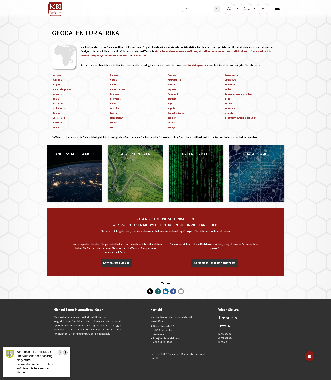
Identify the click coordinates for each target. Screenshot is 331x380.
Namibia (171, 99)
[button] (150, 291)
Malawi (113, 122)
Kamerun (115, 94)
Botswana (58, 103)
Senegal (171, 127)
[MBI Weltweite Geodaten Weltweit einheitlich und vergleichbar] (55, 9)
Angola (56, 84)
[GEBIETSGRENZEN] (135, 173)
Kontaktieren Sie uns (116, 263)
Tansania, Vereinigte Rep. (238, 94)
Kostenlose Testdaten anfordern (214, 263)
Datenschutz (225, 338)
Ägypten (57, 75)
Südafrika (230, 84)
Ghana (113, 80)
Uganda (229, 113)
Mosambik (172, 94)
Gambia (114, 75)
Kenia (113, 103)
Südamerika (60, 162)
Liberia (113, 113)
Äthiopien (58, 94)
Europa (57, 158)
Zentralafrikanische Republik (240, 118)
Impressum (224, 334)
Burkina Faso (59, 108)
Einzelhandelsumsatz (211, 51)
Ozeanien (84, 162)
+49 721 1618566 (162, 342)
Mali (112, 127)
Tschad (229, 103)
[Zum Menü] (277, 8)
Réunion (171, 118)
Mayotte (171, 89)
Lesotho (114, 108)
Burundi (57, 113)
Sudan (228, 89)
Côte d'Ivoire (60, 118)
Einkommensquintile (115, 56)
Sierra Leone (231, 75)
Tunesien (230, 108)
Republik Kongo (175, 113)
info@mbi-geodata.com (167, 338)
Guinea (114, 84)
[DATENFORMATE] (196, 173)
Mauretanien (174, 80)
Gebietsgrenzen (198, 65)
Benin (56, 99)
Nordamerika (72, 158)
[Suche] (217, 9)
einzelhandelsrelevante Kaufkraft (176, 51)
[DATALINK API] (256, 173)
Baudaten (140, 56)
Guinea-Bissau (118, 89)
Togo (227, 99)
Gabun (56, 127)
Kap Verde (115, 99)
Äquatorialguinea (62, 89)
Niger (170, 103)
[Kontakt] (309, 356)
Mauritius (172, 84)
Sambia (171, 122)
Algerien (57, 80)
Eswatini (57, 122)
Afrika (56, 166)
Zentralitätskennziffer (241, 51)
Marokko (171, 75)
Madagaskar (116, 118)
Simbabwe (230, 80)
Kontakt (222, 342)
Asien (73, 162)
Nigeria (171, 108)
